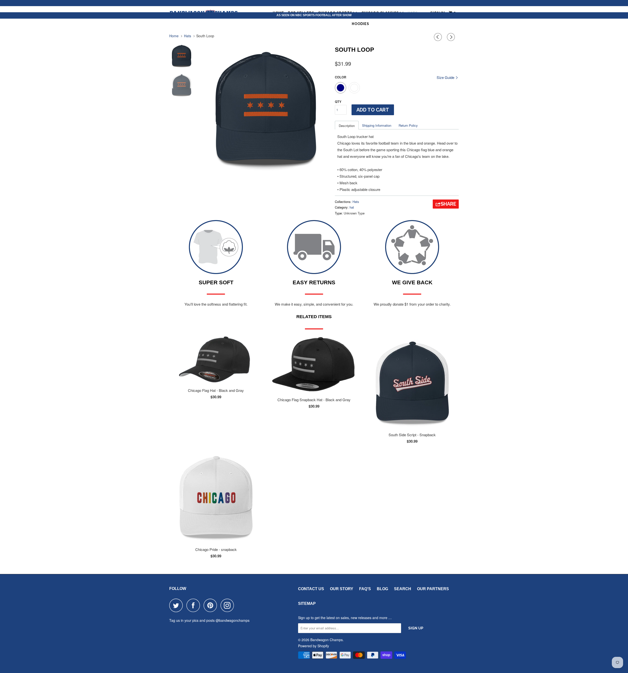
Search (402, 589)
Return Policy (408, 125)
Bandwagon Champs (326, 639)
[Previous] (438, 37)
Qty (338, 101)
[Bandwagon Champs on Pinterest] (212, 605)
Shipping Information (376, 125)
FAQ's (365, 589)
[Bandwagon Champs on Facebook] (194, 605)
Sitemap (307, 603)
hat (352, 207)
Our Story (341, 589)
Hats (356, 201)
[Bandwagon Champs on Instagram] (229, 605)
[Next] (451, 37)
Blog (382, 589)
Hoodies (360, 24)
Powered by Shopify (313, 645)
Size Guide (446, 77)
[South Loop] (265, 107)
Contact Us (311, 589)
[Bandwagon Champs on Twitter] (177, 605)
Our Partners (433, 589)
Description (347, 125)
